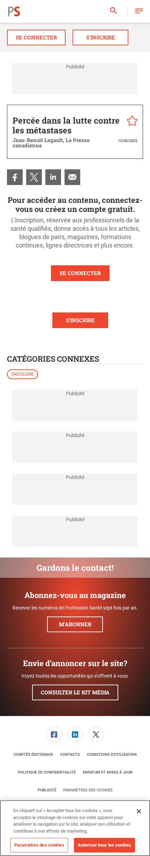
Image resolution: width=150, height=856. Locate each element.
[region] (75, 828)
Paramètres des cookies (88, 790)
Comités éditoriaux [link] (33, 754)
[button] (139, 11)
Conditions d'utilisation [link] (112, 754)
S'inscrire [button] (100, 37)
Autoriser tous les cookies (104, 845)
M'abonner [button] (75, 624)
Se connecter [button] (36, 37)
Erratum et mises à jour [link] (108, 772)
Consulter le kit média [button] (75, 692)
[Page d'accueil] (14, 12)
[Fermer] (139, 811)
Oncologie (22, 374)
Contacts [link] (70, 754)
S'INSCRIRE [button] (80, 320)
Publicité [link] (47, 790)
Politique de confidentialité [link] (47, 772)
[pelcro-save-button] (130, 122)
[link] (15, 177)
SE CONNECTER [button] (80, 273)
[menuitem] (15, 177)
